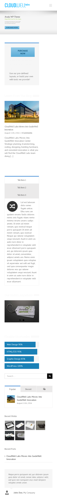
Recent (28, 389)
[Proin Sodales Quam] (30, 425)
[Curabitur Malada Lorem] (9, 435)
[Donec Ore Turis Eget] (9, 425)
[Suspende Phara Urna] (20, 435)
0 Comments (27, 133)
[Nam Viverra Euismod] (40, 425)
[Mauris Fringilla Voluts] (20, 425)
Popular (12, 389)
